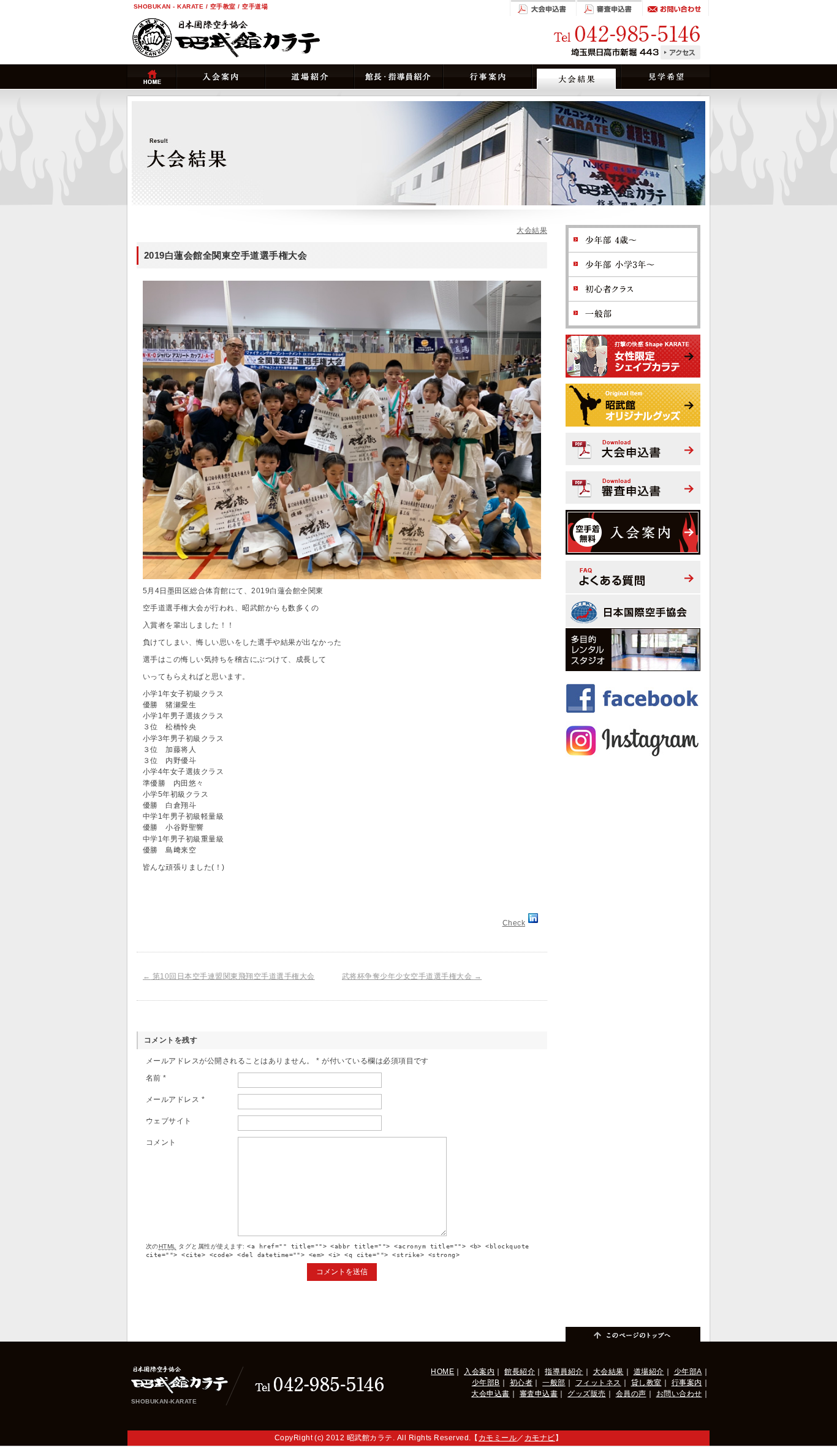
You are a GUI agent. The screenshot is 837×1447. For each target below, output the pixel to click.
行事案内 (687, 1382)
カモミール (498, 1438)
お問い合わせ (679, 1393)
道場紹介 (649, 1371)
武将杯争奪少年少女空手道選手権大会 (412, 976)
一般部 (553, 1382)
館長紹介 (519, 1371)
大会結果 (532, 230)
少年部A (688, 1371)
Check (513, 923)
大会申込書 (490, 1393)
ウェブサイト (169, 1121)
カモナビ (540, 1438)
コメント (161, 1142)
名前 (156, 1078)
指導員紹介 (564, 1371)
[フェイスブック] (633, 682)
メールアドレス (175, 1099)
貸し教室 (646, 1382)
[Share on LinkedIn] (533, 923)
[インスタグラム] (633, 725)
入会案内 (479, 1371)
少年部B (486, 1382)
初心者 (521, 1382)
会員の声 (631, 1393)
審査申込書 (539, 1393)
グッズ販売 (586, 1393)
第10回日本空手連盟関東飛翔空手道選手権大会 (229, 976)
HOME (442, 1371)
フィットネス (598, 1382)
